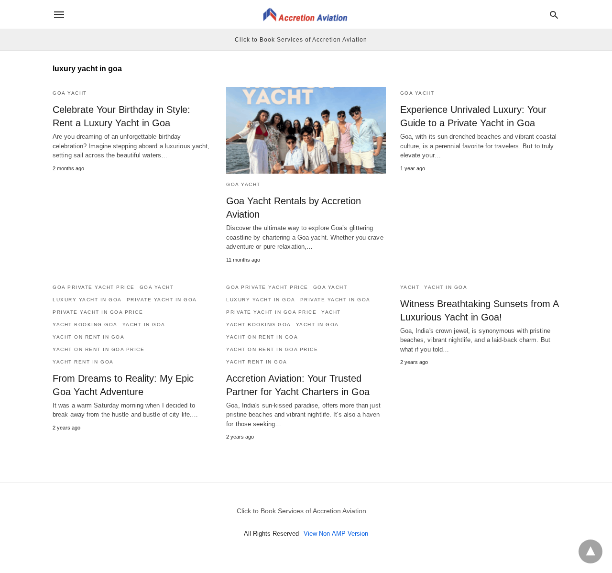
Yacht (331, 312)
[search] (553, 14)
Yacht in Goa (143, 324)
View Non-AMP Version (336, 533)
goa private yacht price (94, 287)
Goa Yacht (70, 93)
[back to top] (590, 551)
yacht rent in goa (83, 361)
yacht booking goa (85, 324)
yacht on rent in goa (88, 337)
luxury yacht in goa (87, 299)
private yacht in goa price (98, 312)
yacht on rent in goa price (98, 349)
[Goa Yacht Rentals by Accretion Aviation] (305, 130)
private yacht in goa (162, 299)
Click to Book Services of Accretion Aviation (301, 39)
